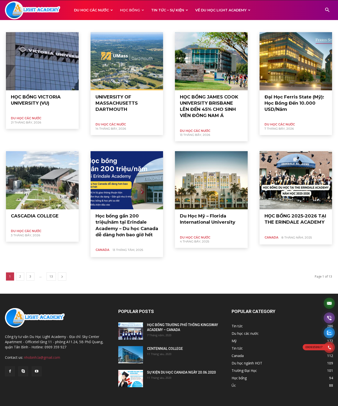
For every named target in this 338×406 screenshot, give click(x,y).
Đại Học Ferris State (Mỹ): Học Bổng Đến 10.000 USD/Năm (294, 103)
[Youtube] (37, 371)
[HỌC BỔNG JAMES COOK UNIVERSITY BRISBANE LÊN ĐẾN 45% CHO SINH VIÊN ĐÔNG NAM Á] (211, 61)
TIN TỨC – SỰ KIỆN (167, 10)
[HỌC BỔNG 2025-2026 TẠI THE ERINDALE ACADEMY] (296, 180)
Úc (43, 26)
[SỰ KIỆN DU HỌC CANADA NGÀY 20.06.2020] (130, 378)
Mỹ (34, 26)
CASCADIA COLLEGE (35, 216)
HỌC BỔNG (130, 10)
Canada (22, 26)
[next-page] (62, 276)
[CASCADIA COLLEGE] (42, 180)
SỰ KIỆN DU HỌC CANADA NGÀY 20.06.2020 (181, 372)
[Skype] (23, 371)
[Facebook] (10, 371)
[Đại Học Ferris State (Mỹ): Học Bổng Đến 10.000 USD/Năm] (296, 61)
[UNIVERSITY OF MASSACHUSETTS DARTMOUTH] (127, 61)
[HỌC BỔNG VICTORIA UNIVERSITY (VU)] (42, 61)
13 (51, 276)
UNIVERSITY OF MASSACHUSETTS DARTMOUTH (117, 103)
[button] (327, 10)
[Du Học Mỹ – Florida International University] (211, 180)
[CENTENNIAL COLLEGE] (130, 354)
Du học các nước (26, 118)
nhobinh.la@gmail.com (42, 357)
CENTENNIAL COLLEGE (165, 349)
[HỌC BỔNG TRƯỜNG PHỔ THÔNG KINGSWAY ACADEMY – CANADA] (130, 331)
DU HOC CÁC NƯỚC (91, 10)
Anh (9, 26)
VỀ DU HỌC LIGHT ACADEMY (220, 10)
